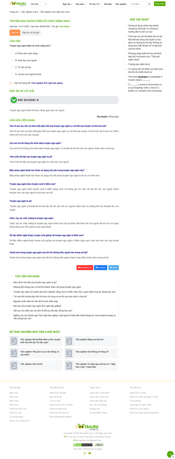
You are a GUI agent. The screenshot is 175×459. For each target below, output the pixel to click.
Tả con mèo (55, 401)
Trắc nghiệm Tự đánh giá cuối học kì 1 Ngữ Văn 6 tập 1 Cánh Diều (95, 365)
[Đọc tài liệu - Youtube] (90, 453)
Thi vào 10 (94, 4)
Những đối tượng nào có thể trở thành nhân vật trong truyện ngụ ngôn (47, 287)
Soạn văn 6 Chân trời (99, 397)
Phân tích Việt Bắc (58, 393)
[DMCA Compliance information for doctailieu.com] (98, 445)
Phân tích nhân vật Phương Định (144, 413)
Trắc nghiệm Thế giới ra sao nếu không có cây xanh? (39, 353)
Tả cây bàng (135, 401)
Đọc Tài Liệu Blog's (98, 405)
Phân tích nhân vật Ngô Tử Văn (144, 397)
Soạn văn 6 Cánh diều (99, 393)
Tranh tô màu (16, 413)
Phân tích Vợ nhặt (138, 393)
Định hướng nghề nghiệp (61, 417)
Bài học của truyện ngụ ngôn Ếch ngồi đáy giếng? (37, 306)
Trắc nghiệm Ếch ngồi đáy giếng (47, 83)
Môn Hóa (14, 405)
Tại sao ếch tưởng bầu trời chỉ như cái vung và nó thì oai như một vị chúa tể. (50, 296)
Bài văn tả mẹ (56, 397)
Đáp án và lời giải (30, 32)
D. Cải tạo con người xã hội (28, 74)
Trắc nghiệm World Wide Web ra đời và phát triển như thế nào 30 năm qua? (40, 341)
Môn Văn (14, 393)
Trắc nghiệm (120, 4)
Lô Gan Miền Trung (98, 413)
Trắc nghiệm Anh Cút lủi (31, 364)
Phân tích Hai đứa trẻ (59, 413)
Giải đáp (108, 4)
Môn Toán (14, 401)
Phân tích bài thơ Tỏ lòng (61, 405)
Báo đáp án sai (86, 268)
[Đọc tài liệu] (85, 453)
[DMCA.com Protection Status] (82, 445)
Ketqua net (95, 409)
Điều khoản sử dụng (93, 449)
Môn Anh (14, 397)
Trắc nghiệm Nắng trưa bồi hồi (89, 339)
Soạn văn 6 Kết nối (98, 401)
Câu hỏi (15, 32)
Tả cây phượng (16, 417)
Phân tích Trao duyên (139, 409)
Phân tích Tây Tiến (18, 409)
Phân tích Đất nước (58, 409)
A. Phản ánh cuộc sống (26, 53)
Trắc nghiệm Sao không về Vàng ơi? (92, 351)
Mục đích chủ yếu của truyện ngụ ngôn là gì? (35, 282)
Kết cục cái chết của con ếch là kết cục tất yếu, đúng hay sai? (43, 310)
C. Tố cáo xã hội (23, 67)
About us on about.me (20, 420)
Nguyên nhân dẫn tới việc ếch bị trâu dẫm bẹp (36, 301)
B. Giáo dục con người (26, 60)
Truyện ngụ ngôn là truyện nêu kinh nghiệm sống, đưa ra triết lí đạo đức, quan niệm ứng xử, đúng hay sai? (65, 292)
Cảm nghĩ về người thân (140, 405)
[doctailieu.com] (87, 427)
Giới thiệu (77, 449)
